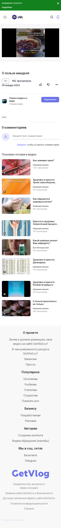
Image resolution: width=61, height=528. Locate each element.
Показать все (30, 401)
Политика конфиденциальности (29, 503)
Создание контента (30, 435)
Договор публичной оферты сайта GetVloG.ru (29, 498)
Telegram (30, 460)
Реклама (30, 420)
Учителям (30, 390)
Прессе (31, 364)
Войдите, (21, 145)
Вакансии (30, 359)
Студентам (30, 395)
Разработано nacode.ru (14, 520)
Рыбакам (30, 384)
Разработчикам (31, 415)
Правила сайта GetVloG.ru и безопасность (29, 493)
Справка (29, 508)
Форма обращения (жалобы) (30, 440)
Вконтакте (30, 455)
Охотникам (30, 379)
